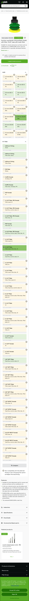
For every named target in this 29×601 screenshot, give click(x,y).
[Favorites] (19, 2)
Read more (4, 50)
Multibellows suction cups (22, 11)
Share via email (14, 65)
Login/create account (14, 61)
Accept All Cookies (14, 590)
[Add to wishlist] (25, 38)
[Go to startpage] (4, 2)
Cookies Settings (14, 598)
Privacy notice (15, 585)
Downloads (5, 65)
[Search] (26, 5)
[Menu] (27, 2)
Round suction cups (10, 11)
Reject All (14, 594)
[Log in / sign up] (23, 2)
